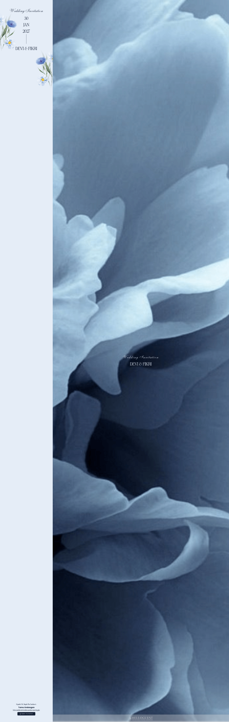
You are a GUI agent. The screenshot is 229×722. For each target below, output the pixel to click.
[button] (26, 713)
